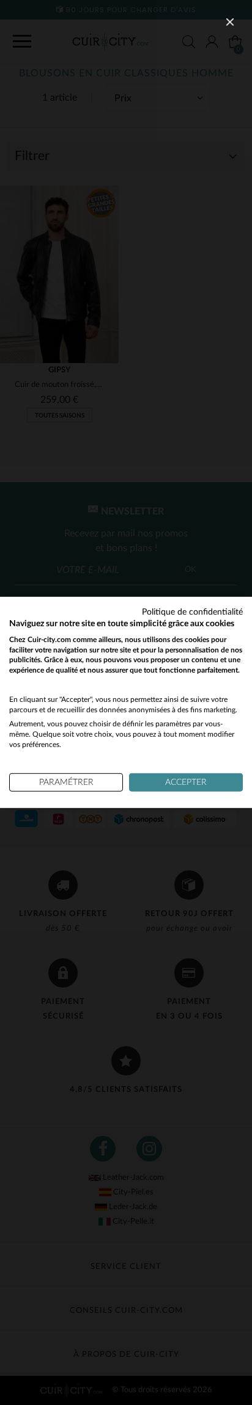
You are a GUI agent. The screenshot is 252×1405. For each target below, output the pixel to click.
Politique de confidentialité (192, 612)
